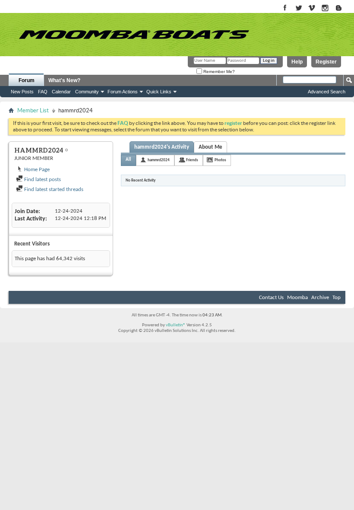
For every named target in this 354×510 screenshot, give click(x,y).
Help (297, 62)
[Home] (134, 34)
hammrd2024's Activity (161, 147)
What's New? (64, 80)
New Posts (22, 91)
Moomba (297, 297)
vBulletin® (176, 325)
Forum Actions (122, 91)
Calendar (61, 91)
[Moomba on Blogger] (343, 8)
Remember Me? (218, 71)
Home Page (36, 169)
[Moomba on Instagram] (325, 8)
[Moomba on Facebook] (285, 8)
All (128, 159)
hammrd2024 (159, 160)
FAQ (42, 91)
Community (87, 91)
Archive (320, 297)
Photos (220, 160)
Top (336, 297)
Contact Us (271, 297)
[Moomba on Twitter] (298, 8)
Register (326, 62)
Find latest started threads (53, 189)
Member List (33, 110)
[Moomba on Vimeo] (312, 8)
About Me (210, 147)
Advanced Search (326, 91)
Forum (27, 80)
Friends (192, 160)
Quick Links (158, 91)
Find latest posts (42, 179)
